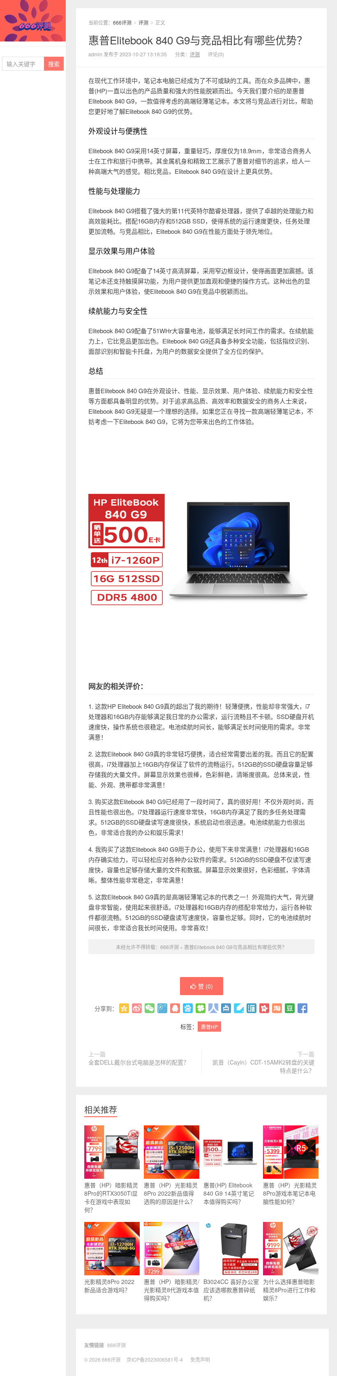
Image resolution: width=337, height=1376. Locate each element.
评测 (143, 22)
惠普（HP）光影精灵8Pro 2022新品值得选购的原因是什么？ (171, 1193)
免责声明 (200, 1359)
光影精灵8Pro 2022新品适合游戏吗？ (109, 1285)
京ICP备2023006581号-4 (155, 1359)
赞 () (205, 986)
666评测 (33, 20)
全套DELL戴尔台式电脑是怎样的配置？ (138, 1062)
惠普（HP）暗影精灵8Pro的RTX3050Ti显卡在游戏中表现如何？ (111, 1197)
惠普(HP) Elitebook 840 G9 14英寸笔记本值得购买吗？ (228, 1193)
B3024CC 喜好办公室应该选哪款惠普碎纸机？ (231, 1289)
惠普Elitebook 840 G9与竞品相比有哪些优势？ (197, 39)
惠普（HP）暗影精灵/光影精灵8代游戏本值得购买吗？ (171, 1289)
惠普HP (209, 1026)
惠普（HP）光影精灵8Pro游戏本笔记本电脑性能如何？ (290, 1193)
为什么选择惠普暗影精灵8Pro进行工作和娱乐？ (289, 1289)
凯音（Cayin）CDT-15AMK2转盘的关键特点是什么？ (263, 1066)
